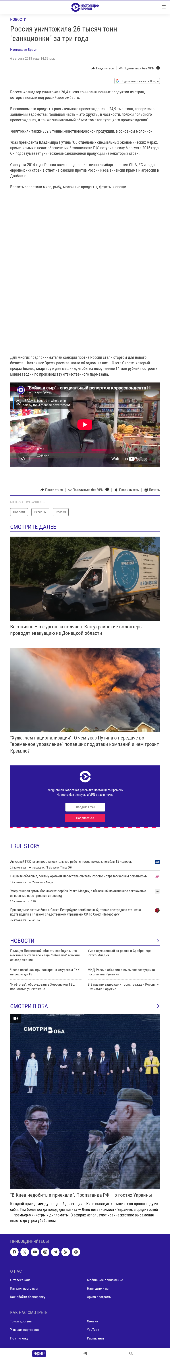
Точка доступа (21, 1321)
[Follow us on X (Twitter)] (24, 1252)
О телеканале (20, 1280)
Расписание (95, 1338)
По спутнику (19, 1338)
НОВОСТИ (22, 940)
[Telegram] (85, 1353)
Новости (18, 19)
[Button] (102, 68)
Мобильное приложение (105, 1280)
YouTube (93, 1330)
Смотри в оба (29, 1006)
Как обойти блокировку (27, 1297)
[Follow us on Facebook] (14, 1252)
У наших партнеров (24, 1330)
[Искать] (131, 1353)
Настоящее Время (23, 49)
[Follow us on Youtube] (35, 1252)
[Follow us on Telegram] (55, 1252)
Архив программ (99, 1297)
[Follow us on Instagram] (45, 1252)
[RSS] (65, 1252)
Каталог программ (24, 1288)
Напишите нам (97, 1288)
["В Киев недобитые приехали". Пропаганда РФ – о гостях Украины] (85, 1101)
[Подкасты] (76, 1252)
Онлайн (92, 1321)
